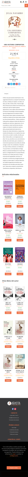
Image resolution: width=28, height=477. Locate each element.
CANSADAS (20, 264)
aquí (14, 454)
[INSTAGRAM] (15, 409)
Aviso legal (14, 427)
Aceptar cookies (14, 467)
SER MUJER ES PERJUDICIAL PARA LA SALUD (8, 197)
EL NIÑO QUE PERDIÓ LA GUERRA (20, 303)
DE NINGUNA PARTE (20, 337)
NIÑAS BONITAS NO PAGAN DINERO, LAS (8, 231)
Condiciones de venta (14, 429)
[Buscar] (26, 5)
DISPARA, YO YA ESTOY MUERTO (20, 371)
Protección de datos (14, 432)
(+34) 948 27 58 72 (14, 415)
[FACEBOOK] (13, 409)
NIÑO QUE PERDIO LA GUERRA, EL (8, 303)
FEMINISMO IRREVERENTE (20, 197)
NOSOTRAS (8, 264)
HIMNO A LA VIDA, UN (20, 231)
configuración (14, 456)
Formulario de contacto (14, 420)
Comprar (8, 206)
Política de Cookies (14, 434)
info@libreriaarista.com (14, 417)
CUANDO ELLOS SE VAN (8, 337)
